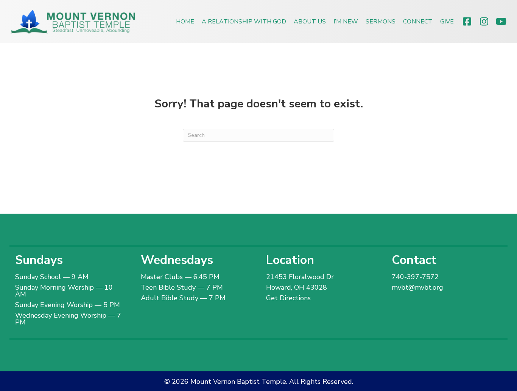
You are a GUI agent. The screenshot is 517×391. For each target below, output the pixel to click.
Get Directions (288, 298)
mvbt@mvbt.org (417, 287)
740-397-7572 (415, 276)
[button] (466, 21)
